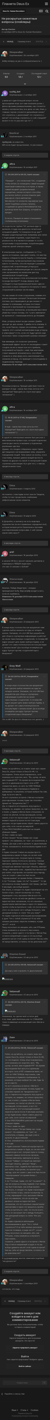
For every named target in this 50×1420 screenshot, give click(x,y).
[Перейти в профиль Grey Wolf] (5, 667)
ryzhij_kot (14, 91)
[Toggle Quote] (6, 174)
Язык (14, 1410)
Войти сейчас (25, 1366)
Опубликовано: (24, 55)
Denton (11, 29)
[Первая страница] (4, 42)
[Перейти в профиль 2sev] (5, 1039)
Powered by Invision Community (25, 1416)
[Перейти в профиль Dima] (5, 487)
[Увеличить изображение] (7, 979)
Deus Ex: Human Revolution (30, 32)
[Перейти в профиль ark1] (5, 553)
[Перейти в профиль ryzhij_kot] (5, 93)
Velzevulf (14, 759)
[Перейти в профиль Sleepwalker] (5, 54)
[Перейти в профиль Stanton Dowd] (5, 956)
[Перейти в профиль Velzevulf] (5, 761)
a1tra (12, 164)
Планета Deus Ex (15, 4)
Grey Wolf (15, 665)
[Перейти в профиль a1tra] (5, 165)
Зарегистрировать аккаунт (25, 1348)
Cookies (34, 1410)
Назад (10, 41)
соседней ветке (11, 1258)
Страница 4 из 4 (25, 41)
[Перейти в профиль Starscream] (5, 580)
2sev (12, 1037)
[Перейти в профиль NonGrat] (5, 135)
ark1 (11, 552)
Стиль (24, 1410)
